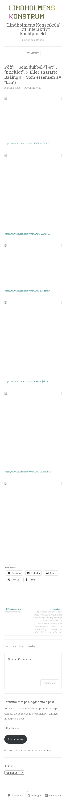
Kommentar (50, 683)
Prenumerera (15, 739)
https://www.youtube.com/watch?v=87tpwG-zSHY (27, 143)
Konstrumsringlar (12, 610)
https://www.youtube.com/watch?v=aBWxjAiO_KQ (27, 381)
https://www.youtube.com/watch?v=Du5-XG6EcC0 (27, 233)
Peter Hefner (32, 88)
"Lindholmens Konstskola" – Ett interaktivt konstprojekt (33, 29)
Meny (34, 53)
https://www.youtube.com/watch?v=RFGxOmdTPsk (28, 471)
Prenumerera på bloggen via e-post (29, 702)
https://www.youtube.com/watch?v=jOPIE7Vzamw (27, 290)
